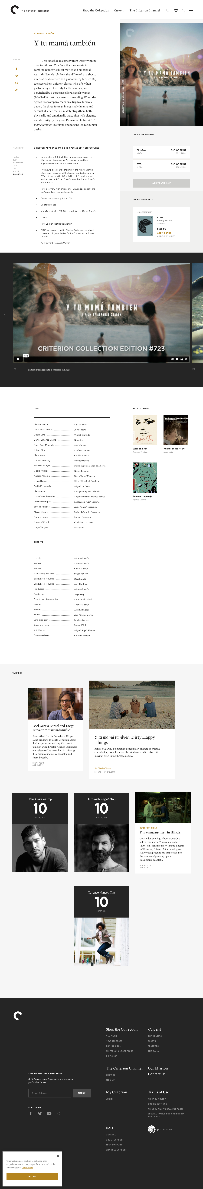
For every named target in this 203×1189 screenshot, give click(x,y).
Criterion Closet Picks (119, 1051)
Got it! (32, 1176)
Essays (98, 772)
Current (119, 10)
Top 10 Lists (155, 1036)
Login (109, 1099)
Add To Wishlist (161, 183)
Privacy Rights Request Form (165, 1109)
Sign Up (110, 1080)
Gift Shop (111, 1056)
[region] (32, 1168)
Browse (110, 1075)
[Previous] (5, 315)
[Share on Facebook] (16, 69)
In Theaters (145, 865)
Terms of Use (158, 1092)
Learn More (27, 1167)
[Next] (197, 315)
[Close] (58, 1156)
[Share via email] (16, 83)
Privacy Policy (157, 1099)
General (111, 1135)
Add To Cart (164, 233)
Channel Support (116, 1150)
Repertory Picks (148, 828)
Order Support (115, 1140)
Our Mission (158, 1068)
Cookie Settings (157, 1104)
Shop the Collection (95, 10)
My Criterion (116, 1092)
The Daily (153, 1051)
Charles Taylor (104, 768)
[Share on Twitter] (16, 76)
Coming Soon (113, 1046)
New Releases (114, 1041)
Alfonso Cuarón (44, 33)
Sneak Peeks (38, 763)
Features (153, 1046)
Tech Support (114, 1145)
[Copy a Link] (16, 90)
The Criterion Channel (144, 10)
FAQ (109, 1127)
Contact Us (157, 1073)
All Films (111, 1036)
